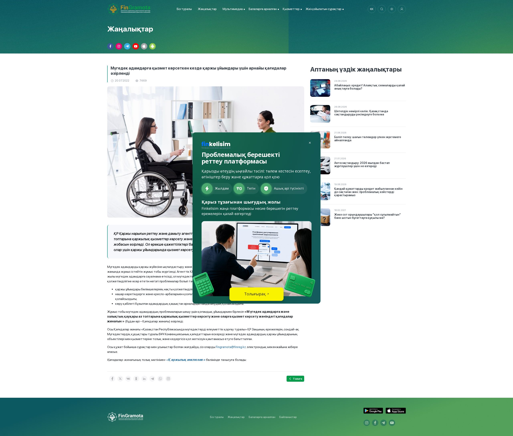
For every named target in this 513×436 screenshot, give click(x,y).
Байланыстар (288, 417)
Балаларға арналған (262, 417)
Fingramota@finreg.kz (231, 347)
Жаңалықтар (207, 9)
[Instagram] (168, 379)
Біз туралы (184, 9)
